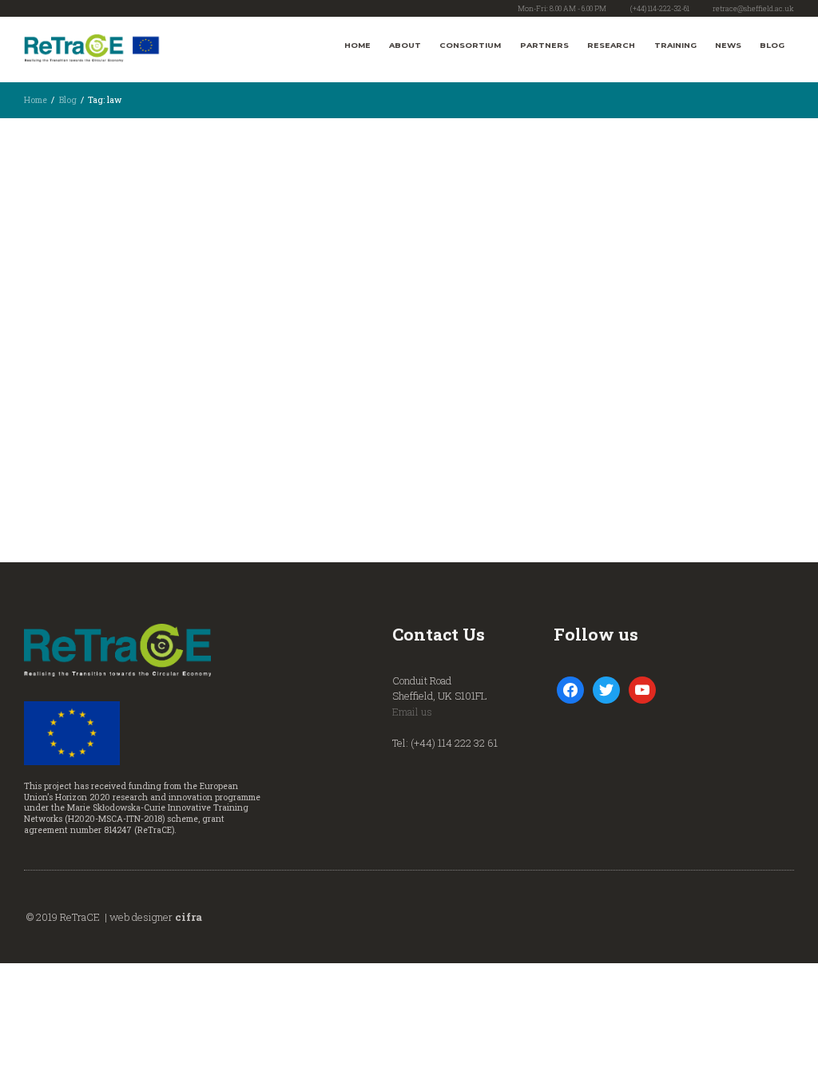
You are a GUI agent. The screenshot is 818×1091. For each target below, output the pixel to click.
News (728, 45)
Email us (412, 711)
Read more (54, 450)
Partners (544, 45)
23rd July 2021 (83, 177)
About (405, 45)
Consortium (470, 45)
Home (357, 45)
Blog (772, 45)
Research (611, 45)
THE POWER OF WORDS (126, 358)
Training (675, 45)
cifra (188, 917)
